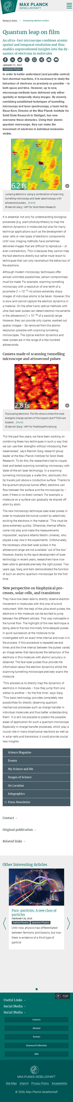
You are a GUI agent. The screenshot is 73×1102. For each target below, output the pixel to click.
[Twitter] (27, 59)
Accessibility (59, 1083)
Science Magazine (19, 752)
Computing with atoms (29, 910)
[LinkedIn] (12, 59)
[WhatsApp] (34, 59)
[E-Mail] (49, 59)
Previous (4, 924)
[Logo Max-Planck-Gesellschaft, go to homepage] (31, 7)
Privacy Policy (40, 1083)
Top (65, 996)
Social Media (13, 1006)
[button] (67, 186)
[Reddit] (20, 59)
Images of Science (20, 777)
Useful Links (13, 1000)
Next (68, 924)
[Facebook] (5, 59)
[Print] (56, 59)
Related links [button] (13, 841)
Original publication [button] (18, 829)
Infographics (16, 793)
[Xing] (41, 59)
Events (12, 760)
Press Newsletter (19, 802)
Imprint (24, 1083)
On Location (16, 785)
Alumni (36, 1028)
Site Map (11, 1083)
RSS (36, 1054)
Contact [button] (9, 818)
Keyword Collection (36, 1045)
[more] (31, 202)
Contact (36, 1019)
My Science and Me (20, 769)
